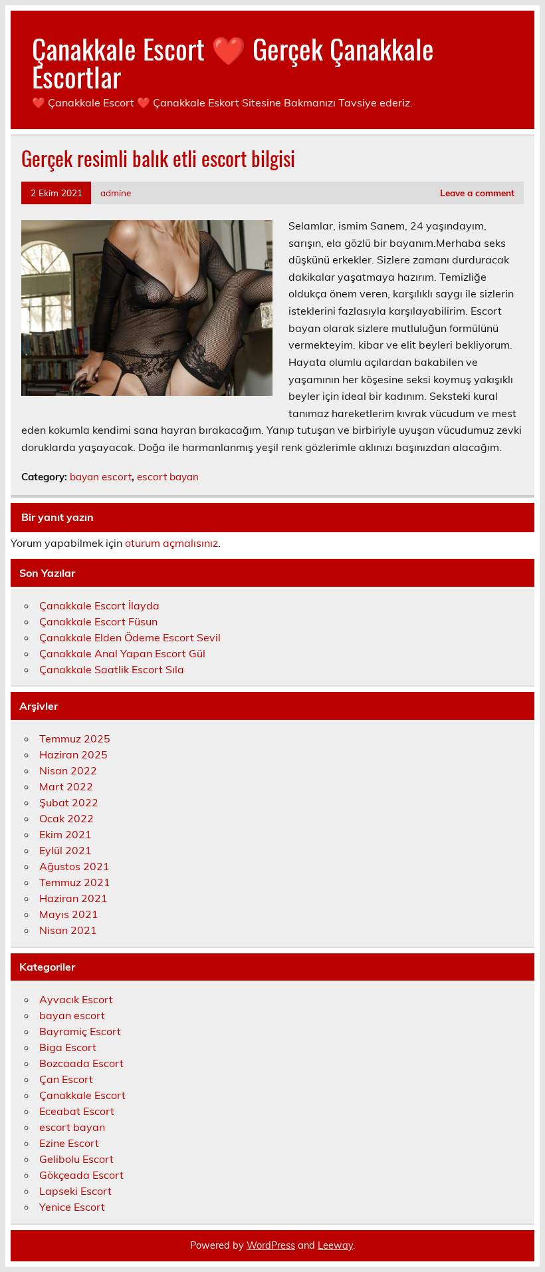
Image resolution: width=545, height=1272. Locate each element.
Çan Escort (66, 1079)
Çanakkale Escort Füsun (98, 621)
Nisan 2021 (68, 930)
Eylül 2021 (65, 850)
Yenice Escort (72, 1206)
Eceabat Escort (76, 1111)
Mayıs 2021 (68, 914)
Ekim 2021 (65, 834)
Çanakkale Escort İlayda (99, 605)
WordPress (271, 1245)
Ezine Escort (69, 1143)
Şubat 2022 (68, 802)
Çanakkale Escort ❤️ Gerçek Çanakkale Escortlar (233, 61)
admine (115, 192)
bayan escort (101, 476)
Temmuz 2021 (74, 882)
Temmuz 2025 (74, 738)
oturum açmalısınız (171, 543)
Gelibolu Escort (76, 1159)
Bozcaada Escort (81, 1063)
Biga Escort (67, 1047)
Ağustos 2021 (74, 866)
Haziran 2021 (73, 898)
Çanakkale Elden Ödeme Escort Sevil (130, 637)
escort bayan (168, 476)
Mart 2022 (66, 786)
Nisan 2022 (68, 770)
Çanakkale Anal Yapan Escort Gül (122, 653)
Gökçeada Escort (81, 1175)
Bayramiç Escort (80, 1031)
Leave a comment (477, 192)
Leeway (335, 1245)
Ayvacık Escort (76, 999)
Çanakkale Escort (82, 1095)
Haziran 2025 (73, 754)
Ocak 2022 (66, 818)
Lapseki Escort (75, 1190)
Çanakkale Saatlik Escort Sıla (111, 669)
